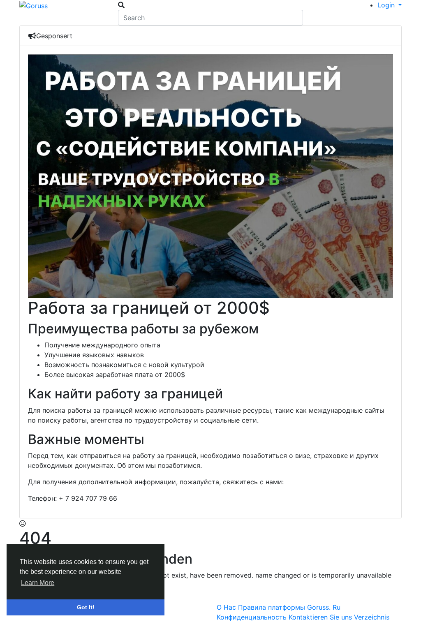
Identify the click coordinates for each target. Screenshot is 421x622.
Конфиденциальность (253, 617)
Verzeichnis (371, 617)
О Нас (227, 607)
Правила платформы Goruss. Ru (289, 607)
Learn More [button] (37, 582)
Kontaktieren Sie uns (321, 617)
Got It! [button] (86, 607)
